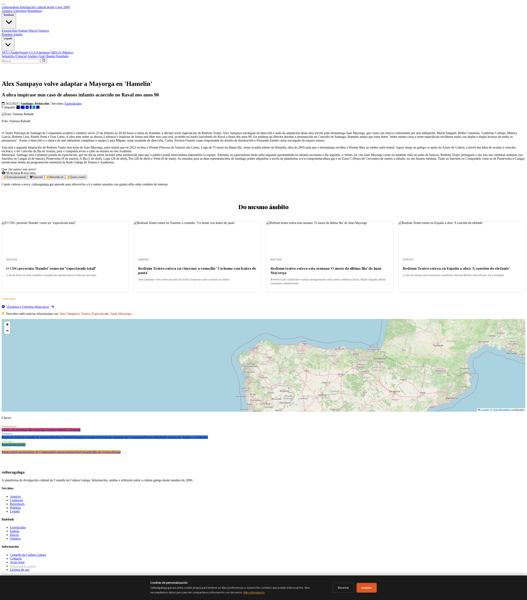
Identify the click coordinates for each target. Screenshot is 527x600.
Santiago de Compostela (39, 452)
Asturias (69, 452)
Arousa (116, 452)
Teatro (6, 444)
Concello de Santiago (37, 437)
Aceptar (366, 588)
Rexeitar (343, 588)
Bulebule (9, 14)
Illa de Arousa (102, 452)
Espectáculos (73, 103)
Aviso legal (17, 562)
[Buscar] (44, 60)
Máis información (254, 592)
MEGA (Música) (62, 52)
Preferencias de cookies (23, 566)
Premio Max (152, 437)
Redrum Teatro (61, 437)
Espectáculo (18, 444)
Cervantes (86, 452)
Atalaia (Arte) (36, 56)
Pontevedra (9, 452)
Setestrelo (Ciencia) (14, 56)
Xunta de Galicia (13, 437)
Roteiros (7, 34)
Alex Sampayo (49, 429)
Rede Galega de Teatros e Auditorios (184, 437)
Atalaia (17, 34)
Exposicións (9, 30)
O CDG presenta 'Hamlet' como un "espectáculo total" (51, 268)
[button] (7, 324)
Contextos (16, 500)
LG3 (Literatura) (39, 52)
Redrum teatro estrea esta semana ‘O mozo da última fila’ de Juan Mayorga (325, 270)
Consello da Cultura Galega (28, 555)
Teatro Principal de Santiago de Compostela (115, 437)
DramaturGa (79, 437)
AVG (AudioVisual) (15, 52)
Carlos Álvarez (11, 429)
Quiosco (43, 30)
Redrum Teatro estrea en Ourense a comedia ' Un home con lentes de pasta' (197, 270)
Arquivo (7, 11)
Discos (32, 30)
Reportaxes (34, 11)
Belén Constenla (69, 429)
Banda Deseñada (57, 56)
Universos (20, 11)
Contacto (16, 558)
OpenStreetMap (502, 409)
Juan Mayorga (30, 429)
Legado (8, 38)
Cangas (59, 452)
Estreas (23, 30)
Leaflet (484, 409)
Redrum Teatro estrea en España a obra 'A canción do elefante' (456, 268)
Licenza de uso (19, 569)
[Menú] (3, 4)
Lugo (19, 452)
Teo (77, 452)
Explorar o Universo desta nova (28, 306)
